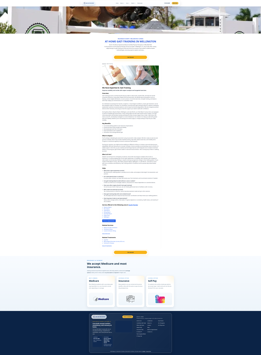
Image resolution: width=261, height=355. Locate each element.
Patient (132, 3)
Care (127, 3)
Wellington (106, 217)
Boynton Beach (108, 207)
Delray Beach (107, 212)
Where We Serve (140, 325)
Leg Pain (106, 240)
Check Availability (127, 316)
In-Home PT (139, 331)
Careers (149, 325)
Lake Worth (107, 210)
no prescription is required (112, 272)
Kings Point (107, 215)
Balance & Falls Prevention (110, 227)
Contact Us (149, 331)
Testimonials (139, 3)
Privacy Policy (148, 351)
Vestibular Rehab (108, 229)
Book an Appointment (109, 221)
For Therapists (161, 323)
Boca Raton (107, 209)
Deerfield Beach (108, 213)
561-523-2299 (167, 3)
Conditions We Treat (141, 323)
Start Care (175, 3)
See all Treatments (107, 246)
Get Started (130, 57)
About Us (149, 323)
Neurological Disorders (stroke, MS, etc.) (114, 241)
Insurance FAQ (140, 329)
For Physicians (161, 325)
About (121, 3)
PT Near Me (139, 336)
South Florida (133, 205)
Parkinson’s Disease (109, 243)
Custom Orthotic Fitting (110, 231)
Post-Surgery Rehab (141, 334)
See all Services (106, 233)
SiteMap (143, 351)
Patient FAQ (139, 327)
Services (104, 63)
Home (117, 3)
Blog (148, 327)
